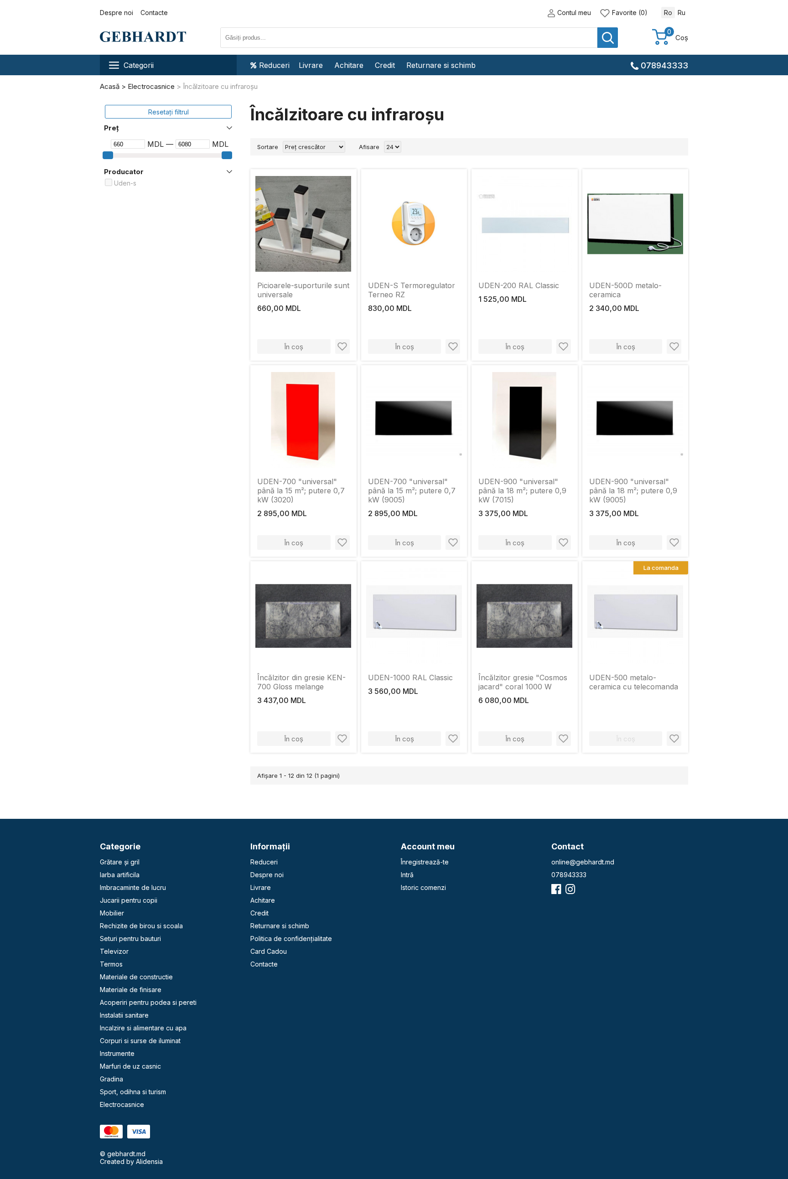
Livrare (311, 65)
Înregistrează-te (425, 862)
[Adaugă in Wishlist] (342, 346)
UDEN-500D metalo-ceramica (625, 290)
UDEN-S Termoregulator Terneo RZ (411, 290)
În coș (293, 346)
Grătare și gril (120, 862)
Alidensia (149, 1161)
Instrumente (117, 1053)
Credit (385, 65)
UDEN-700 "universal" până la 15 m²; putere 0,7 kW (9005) (412, 490)
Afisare (369, 146)
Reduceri (274, 65)
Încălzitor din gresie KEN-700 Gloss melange (301, 682)
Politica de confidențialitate (291, 938)
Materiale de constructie (136, 977)
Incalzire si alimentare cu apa (143, 1028)
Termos (111, 964)
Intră (407, 875)
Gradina (111, 1079)
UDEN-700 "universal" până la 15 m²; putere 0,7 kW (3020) (301, 490)
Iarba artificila (120, 875)
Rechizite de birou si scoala (141, 926)
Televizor (114, 951)
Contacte (154, 12)
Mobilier (112, 913)
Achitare (348, 65)
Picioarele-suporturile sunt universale (303, 290)
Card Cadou (268, 951)
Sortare (267, 146)
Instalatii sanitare (124, 1015)
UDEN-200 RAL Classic (518, 285)
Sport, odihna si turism (133, 1092)
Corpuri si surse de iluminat (140, 1041)
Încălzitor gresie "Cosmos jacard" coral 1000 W (522, 682)
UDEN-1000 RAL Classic (410, 677)
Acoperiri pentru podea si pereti (148, 1002)
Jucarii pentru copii (128, 900)
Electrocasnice (122, 1104)
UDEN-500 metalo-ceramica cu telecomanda (633, 682)
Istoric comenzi (423, 887)
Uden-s (125, 183)
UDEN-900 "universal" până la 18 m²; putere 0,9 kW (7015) (522, 490)
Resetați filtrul (168, 112)
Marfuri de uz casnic (130, 1066)
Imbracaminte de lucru (133, 887)
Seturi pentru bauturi (130, 938)
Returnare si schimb (441, 65)
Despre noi (116, 12)
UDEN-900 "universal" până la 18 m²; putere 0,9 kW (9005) (633, 490)
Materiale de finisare (130, 989)
